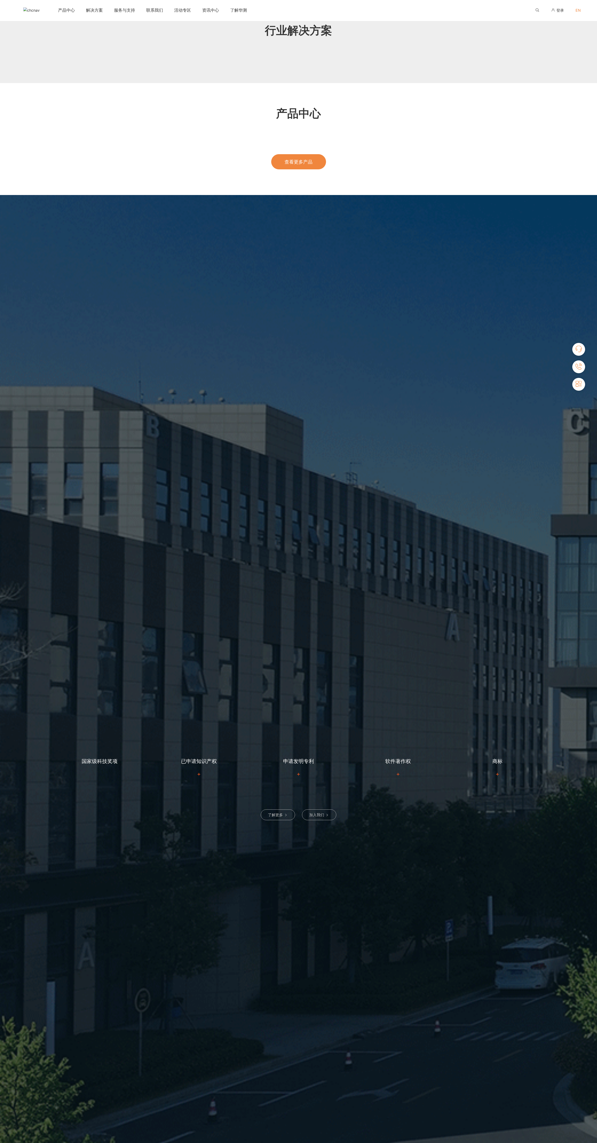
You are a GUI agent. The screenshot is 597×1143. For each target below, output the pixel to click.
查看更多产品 (298, 162)
